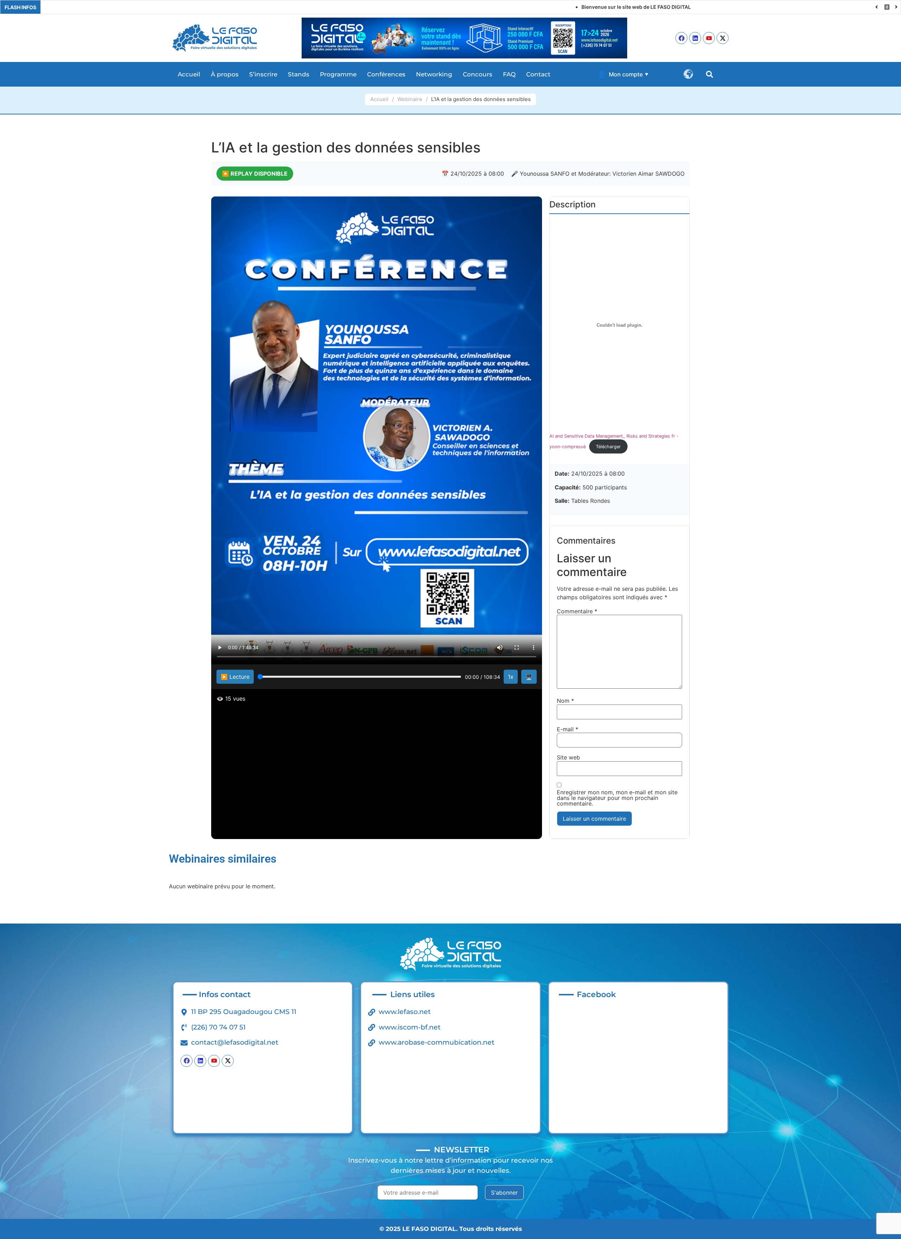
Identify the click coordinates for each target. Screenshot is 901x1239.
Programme (338, 74)
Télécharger (608, 446)
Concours (477, 74)
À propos (225, 74)
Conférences (386, 74)
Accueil (189, 74)
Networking (434, 74)
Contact (538, 74)
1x (510, 676)
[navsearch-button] (709, 74)
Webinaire (409, 99)
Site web (568, 757)
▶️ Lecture (235, 676)
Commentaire (577, 611)
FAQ (509, 74)
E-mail (567, 729)
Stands (298, 74)
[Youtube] (709, 38)
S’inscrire (263, 74)
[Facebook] (681, 38)
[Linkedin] (695, 38)
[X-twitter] (723, 38)
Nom (565, 700)
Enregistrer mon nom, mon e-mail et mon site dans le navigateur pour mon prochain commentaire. (617, 797)
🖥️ (529, 676)
